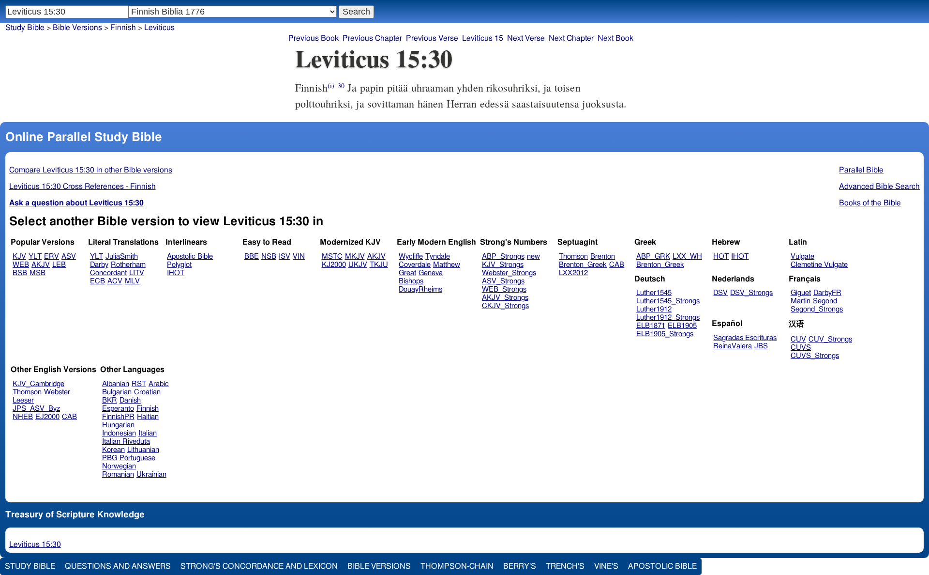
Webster (57, 392)
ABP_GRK (653, 256)
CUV (798, 339)
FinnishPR (118, 416)
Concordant (108, 273)
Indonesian (119, 433)
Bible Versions (77, 27)
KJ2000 (334, 264)
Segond (825, 301)
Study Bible (25, 27)
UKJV (357, 264)
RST (139, 384)
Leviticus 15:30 (35, 544)
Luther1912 (654, 309)
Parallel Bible (861, 170)
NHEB (23, 416)
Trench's (565, 566)
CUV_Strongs (830, 339)
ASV (68, 256)
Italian (147, 433)
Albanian (115, 384)
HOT (721, 256)
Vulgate (802, 256)
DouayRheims (420, 289)
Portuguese (137, 458)
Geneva (431, 273)
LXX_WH (687, 256)
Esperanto (118, 408)
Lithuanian (143, 449)
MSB (37, 273)
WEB (21, 264)
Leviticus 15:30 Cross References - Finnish (82, 186)
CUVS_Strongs (815, 355)
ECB (97, 281)
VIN (299, 256)
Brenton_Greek (583, 264)
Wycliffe (411, 256)
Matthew (446, 264)
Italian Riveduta (126, 441)
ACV (114, 281)
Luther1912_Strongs (668, 317)
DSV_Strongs (751, 292)
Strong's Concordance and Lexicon (259, 566)
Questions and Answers (118, 566)
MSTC (332, 256)
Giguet (801, 292)
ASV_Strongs (503, 281)
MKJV (355, 256)
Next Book (615, 38)
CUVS (801, 347)
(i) (331, 85)
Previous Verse (432, 38)
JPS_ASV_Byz (36, 408)
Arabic (159, 384)
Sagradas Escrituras (745, 338)
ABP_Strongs (503, 256)
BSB (20, 273)
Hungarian (118, 425)
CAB (616, 264)
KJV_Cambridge (38, 384)
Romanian (118, 474)
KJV (19, 256)
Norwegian (119, 466)
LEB (59, 264)
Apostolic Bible (662, 566)
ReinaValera (732, 346)
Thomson (573, 256)
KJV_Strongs (503, 264)
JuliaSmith (121, 256)
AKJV (40, 264)
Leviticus (159, 27)
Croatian (147, 392)
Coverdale (415, 264)
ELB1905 (682, 325)
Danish (130, 400)
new (533, 256)
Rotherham (128, 264)
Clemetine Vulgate (819, 264)
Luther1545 (654, 292)
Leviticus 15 (482, 38)
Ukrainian (151, 474)
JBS (761, 346)
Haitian (148, 416)
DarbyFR (827, 292)
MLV (132, 281)
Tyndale (437, 256)
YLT (35, 256)
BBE (251, 256)
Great (407, 273)
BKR (109, 400)
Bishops (411, 281)
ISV (284, 256)
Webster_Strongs (509, 273)
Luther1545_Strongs (668, 301)
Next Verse (526, 38)
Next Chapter (571, 38)
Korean (113, 449)
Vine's (606, 566)
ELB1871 (650, 325)
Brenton (602, 256)
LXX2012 (573, 273)
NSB (268, 256)
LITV (136, 273)
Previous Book (313, 38)
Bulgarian (117, 392)
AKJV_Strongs (505, 297)
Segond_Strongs (817, 309)
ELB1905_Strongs (664, 334)
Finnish (147, 408)
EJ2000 (47, 416)
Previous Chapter (372, 38)
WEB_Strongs (504, 289)
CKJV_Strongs (505, 306)
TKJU (379, 264)
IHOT (175, 273)
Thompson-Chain (457, 566)
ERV (51, 256)
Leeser (23, 400)
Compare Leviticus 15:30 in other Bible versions (90, 170)
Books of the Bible (870, 203)
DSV (720, 292)
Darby (99, 264)
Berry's (519, 566)
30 (341, 85)
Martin (800, 301)
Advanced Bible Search (879, 186)
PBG (109, 458)
